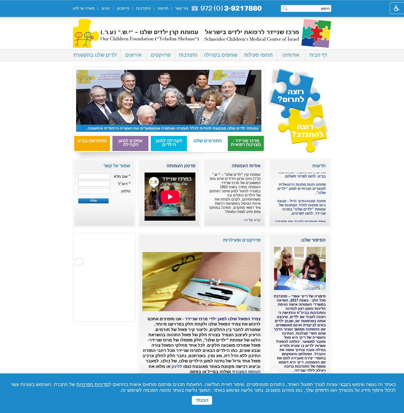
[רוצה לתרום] (298, 88)
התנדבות (188, 55)
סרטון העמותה (181, 165)
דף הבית (318, 55)
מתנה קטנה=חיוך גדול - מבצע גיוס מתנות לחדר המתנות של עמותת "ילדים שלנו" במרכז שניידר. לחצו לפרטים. (301, 201)
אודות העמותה (246, 165)
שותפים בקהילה (220, 55)
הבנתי (202, 400)
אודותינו (291, 55)
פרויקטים (160, 55)
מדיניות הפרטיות (92, 384)
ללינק (176, 366)
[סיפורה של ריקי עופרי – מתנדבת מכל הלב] (300, 267)
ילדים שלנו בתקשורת (95, 55)
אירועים (133, 55)
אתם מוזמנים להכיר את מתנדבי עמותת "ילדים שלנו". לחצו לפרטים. (300, 220)
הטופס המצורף (246, 372)
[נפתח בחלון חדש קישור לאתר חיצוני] (260, 249)
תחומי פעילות (258, 55)
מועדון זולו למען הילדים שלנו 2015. (228, 128)
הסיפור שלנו (313, 240)
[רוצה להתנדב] (298, 131)
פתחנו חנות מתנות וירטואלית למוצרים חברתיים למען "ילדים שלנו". (301, 183)
